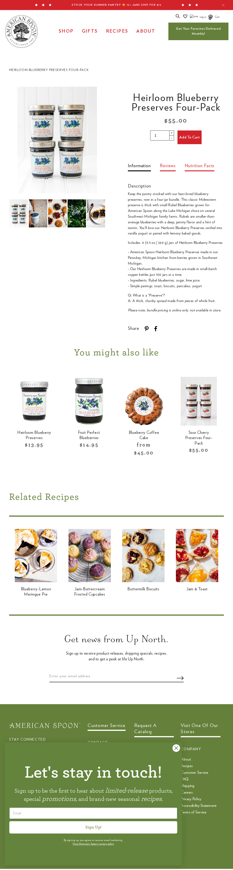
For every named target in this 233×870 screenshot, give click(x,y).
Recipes (117, 31)
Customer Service (194, 772)
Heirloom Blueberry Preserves (34, 435)
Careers (187, 792)
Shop (66, 31)
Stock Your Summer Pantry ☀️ (116, 4)
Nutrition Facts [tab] (200, 166)
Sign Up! (93, 827)
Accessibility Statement (198, 805)
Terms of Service (193, 812)
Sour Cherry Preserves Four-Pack (199, 438)
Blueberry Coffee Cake (144, 435)
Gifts (90, 31)
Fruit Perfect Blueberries (89, 435)
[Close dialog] (176, 748)
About (145, 31)
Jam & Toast (197, 589)
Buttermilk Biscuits (143, 589)
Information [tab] (139, 166)
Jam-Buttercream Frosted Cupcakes (89, 591)
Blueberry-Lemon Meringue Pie (36, 591)
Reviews (167, 166)
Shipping (187, 786)
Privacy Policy (191, 799)
